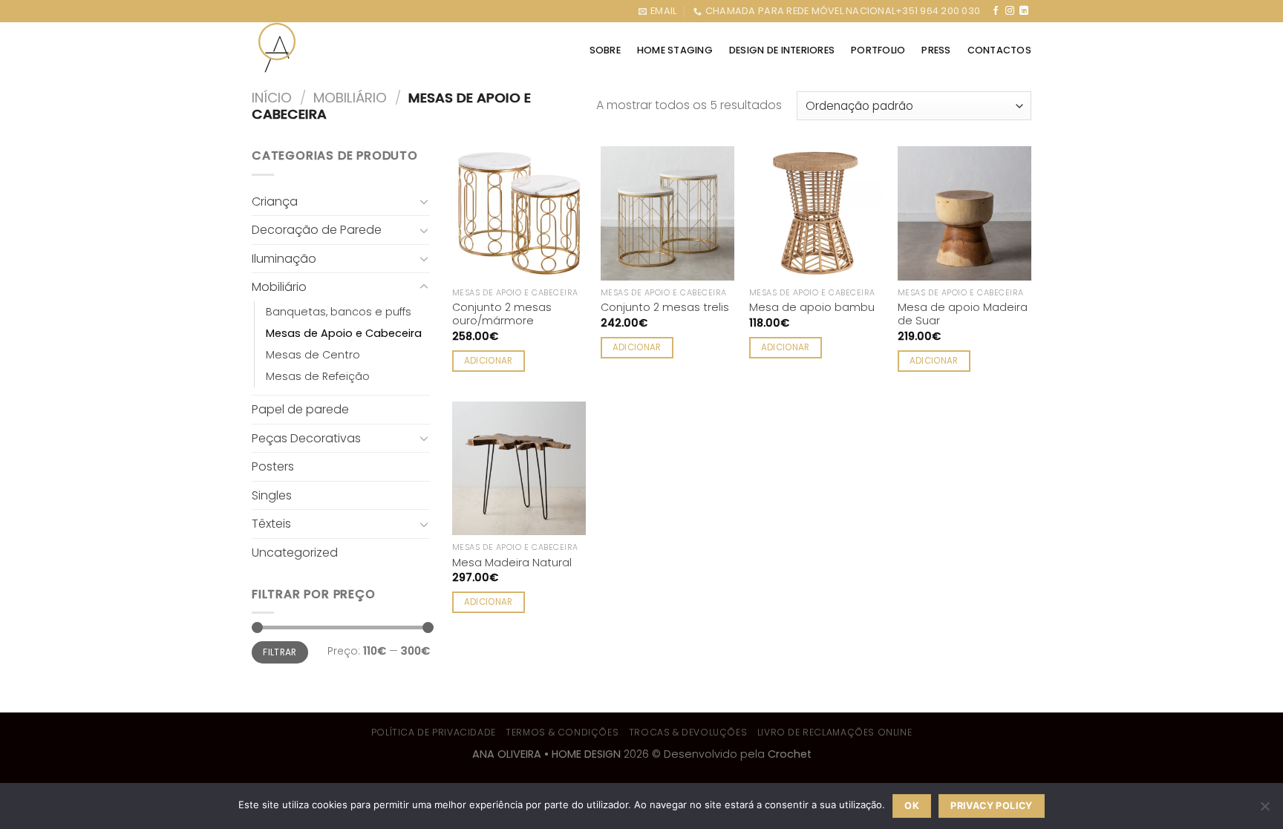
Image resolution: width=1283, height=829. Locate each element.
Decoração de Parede (317, 229)
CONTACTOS (999, 50)
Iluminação (284, 258)
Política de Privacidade (433, 732)
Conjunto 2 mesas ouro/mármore (502, 314)
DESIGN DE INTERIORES (782, 50)
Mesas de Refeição (318, 376)
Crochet (790, 754)
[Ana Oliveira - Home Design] (278, 47)
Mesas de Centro (313, 354)
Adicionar (488, 361)
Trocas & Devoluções (688, 732)
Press (935, 50)
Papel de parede (300, 409)
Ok (911, 805)
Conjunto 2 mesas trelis (665, 308)
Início (272, 97)
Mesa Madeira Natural (512, 563)
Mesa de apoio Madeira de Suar (963, 314)
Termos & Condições (562, 732)
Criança (275, 201)
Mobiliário (350, 97)
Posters (273, 466)
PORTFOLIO (878, 50)
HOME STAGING (675, 50)
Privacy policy (991, 805)
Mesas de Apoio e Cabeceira (344, 333)
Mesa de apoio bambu (812, 308)
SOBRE (605, 50)
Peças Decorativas (306, 438)
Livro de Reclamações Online (835, 732)
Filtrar (280, 652)
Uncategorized (295, 552)
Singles (272, 495)
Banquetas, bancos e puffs (338, 311)
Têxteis (271, 523)
